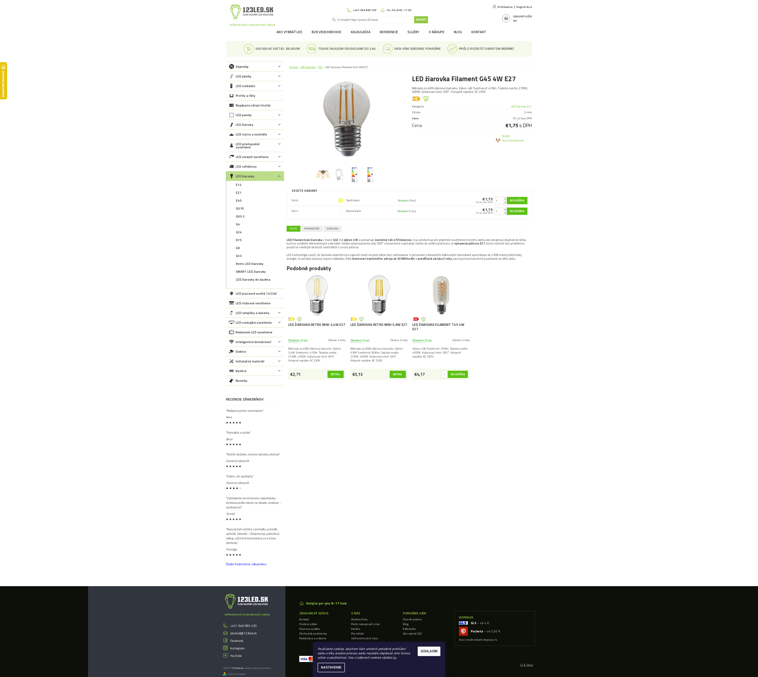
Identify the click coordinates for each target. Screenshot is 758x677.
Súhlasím (429, 651)
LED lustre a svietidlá (251, 134)
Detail (335, 374)
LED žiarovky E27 (521, 106)
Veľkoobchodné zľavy (364, 638)
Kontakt (478, 32)
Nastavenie (331, 667)
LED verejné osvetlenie (252, 156)
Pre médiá (357, 633)
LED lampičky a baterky (252, 312)
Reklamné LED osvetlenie (254, 332)
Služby (413, 32)
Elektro (241, 351)
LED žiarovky (245, 176)
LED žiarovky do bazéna (253, 279)
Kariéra (355, 629)
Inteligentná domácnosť (253, 341)
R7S (239, 240)
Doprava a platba (309, 629)
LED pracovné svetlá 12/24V (256, 293)
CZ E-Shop (526, 665)
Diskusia (332, 228)
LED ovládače (245, 86)
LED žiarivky (244, 124)
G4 (238, 224)
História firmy (359, 619)
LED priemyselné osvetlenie (248, 146)
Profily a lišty (245, 95)
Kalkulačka (360, 32)
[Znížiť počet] (505, 202)
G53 (239, 255)
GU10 (240, 208)
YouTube (236, 655)
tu (394, 657)
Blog (458, 32)
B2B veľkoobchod (326, 32)
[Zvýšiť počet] (505, 199)
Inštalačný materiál (250, 361)
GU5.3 (240, 216)
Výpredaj (242, 66)
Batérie (241, 371)
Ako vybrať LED (289, 32)
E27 (238, 192)
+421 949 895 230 (243, 625)
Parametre (312, 228)
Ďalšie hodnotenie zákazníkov (246, 564)
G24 (239, 232)
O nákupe (436, 32)
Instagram (237, 648)
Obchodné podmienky (313, 633)
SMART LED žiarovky (251, 271)
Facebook (236, 640)
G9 (238, 247)
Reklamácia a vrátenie (312, 638)
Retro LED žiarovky (250, 263)
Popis (293, 228)
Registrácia (524, 7)
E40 (238, 200)
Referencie (389, 32)
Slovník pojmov (412, 619)
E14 (238, 184)
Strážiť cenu (506, 138)
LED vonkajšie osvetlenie (254, 322)
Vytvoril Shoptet (237, 674)
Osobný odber (308, 624)
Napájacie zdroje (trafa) (253, 105)
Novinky (241, 380)
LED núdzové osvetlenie (253, 303)
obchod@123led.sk (243, 633)
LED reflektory (246, 166)
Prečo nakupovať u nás (365, 624)
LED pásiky (243, 76)
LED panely (243, 115)
